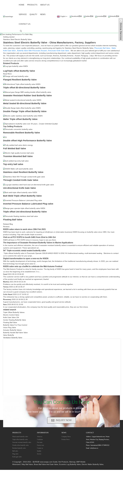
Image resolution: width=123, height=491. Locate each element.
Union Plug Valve (9, 327)
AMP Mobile (80, 462)
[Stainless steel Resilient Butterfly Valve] (18, 169)
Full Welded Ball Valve (14, 148)
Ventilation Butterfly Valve (12, 338)
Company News (66, 436)
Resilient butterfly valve (19, 448)
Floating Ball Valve (12, 219)
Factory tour (40, 445)
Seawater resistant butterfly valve (21, 442)
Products (32, 5)
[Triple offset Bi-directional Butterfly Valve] (21, 84)
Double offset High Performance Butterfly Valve (27, 140)
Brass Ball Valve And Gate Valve (46, 464)
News (43, 14)
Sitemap (72, 462)
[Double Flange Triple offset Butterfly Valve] (22, 108)
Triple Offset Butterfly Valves (14, 312)
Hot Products (63, 462)
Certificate (40, 439)
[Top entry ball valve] (16, 161)
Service (23, 14)
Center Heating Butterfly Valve (14, 320)
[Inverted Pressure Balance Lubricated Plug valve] (22, 200)
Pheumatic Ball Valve (102, 48)
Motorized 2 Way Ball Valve (22, 464)
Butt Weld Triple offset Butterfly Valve (22, 196)
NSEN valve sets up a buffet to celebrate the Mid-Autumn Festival (32, 266)
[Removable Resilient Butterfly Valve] (17, 129)
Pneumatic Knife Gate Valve (58, 51)
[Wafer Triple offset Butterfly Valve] (23, 116)
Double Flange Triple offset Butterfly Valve (24, 111)
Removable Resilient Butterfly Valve (21, 132)
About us (44, 5)
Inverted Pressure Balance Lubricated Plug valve (28, 204)
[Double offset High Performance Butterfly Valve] (5, 137)
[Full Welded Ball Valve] (18, 145)
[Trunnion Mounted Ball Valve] (18, 153)
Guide (55, 462)
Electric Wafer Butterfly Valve (92, 464)
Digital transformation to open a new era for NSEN (25, 258)
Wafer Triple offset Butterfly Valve (20, 119)
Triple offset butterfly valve (20, 439)
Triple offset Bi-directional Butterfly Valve (24, 87)
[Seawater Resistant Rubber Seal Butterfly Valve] (27, 92)
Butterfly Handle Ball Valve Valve (15, 333)
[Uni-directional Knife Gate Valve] (28, 184)
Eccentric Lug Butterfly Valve (70, 464)
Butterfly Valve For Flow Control (15, 325)
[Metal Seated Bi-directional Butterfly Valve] (22, 100)
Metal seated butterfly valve (20, 436)
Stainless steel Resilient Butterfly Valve (23, 172)
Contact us (24, 24)
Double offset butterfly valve (20, 445)
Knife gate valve (17, 457)
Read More (7, 74)
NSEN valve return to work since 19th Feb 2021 (24, 229)
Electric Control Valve (11, 315)
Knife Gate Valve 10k (11, 317)
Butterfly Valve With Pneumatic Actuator (32, 51)
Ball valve (15, 451)
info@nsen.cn (94, 448)
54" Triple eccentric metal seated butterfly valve (24, 251)
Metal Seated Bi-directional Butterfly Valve (24, 103)
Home (21, 5)
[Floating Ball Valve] (20, 216)
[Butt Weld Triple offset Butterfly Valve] (20, 192)
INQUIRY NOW (64, 420)
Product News (66, 439)
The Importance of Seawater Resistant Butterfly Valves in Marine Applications (38, 243)
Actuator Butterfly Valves (12, 330)
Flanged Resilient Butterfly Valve (20, 79)
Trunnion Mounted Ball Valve (18, 156)
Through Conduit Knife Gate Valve (20, 180)
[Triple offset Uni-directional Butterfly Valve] (24, 208)
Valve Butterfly (8, 335)
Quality (33, 14)
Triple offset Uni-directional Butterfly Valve (25, 211)
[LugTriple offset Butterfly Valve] (15, 66)
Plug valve (15, 454)
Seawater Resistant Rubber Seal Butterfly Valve (27, 95)
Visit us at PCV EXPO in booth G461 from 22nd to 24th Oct (29, 237)
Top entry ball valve (13, 164)
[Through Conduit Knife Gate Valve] (24, 177)
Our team (39, 442)
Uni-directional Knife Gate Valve (19, 188)
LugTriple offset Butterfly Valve (19, 71)
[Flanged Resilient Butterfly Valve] (15, 76)
